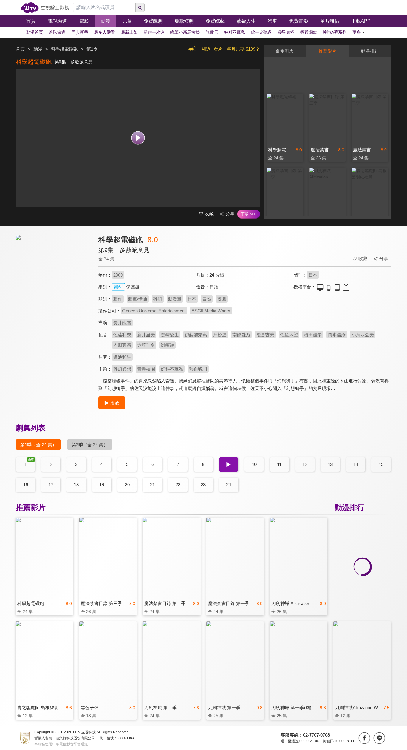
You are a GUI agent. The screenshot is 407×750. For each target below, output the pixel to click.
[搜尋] (140, 7)
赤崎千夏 (146, 345)
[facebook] (364, 738)
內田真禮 (122, 345)
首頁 (20, 49)
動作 (117, 298)
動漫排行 (370, 51)
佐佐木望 (289, 334)
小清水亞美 (363, 334)
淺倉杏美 (265, 334)
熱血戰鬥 (198, 368)
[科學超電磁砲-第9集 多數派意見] (53, 288)
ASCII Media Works (211, 310)
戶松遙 (219, 334)
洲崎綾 (167, 345)
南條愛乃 (241, 334)
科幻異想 (122, 368)
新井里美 (146, 334)
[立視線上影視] (45, 7)
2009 (118, 274)
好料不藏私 (172, 368)
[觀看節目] (138, 138)
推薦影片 (327, 51)
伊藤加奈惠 (196, 334)
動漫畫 (174, 298)
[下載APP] (248, 214)
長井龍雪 (122, 322)
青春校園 (146, 368)
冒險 (206, 298)
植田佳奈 (313, 334)
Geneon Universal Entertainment (154, 310)
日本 (312, 274)
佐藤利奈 (122, 334)
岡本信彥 (337, 334)
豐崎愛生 (170, 334)
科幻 (157, 298)
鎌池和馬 (122, 356)
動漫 (37, 49)
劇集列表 (285, 51)
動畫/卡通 (137, 298)
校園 (221, 298)
